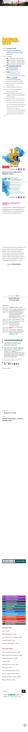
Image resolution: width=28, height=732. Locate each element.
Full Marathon (16, 350)
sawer (15, 696)
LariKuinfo (9, 3)
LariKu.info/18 (14, 295)
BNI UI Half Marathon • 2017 (9, 634)
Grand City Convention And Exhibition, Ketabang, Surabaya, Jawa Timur (14, 52)
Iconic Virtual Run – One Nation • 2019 (12, 637)
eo (9, 696)
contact (5, 694)
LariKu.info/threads (11, 601)
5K (17, 342)
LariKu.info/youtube (11, 619)
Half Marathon (16, 343)
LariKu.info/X (9, 609)
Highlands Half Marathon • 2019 (10, 643)
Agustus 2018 (8, 348)
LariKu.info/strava (11, 616)
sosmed (5, 696)
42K (14, 342)
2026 (18, 694)
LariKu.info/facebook (11, 604)
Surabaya (21, 355)
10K (5, 342)
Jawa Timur (14, 354)
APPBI (15, 348)
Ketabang (22, 354)
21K (12, 342)
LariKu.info (11, 694)
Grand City (7, 351)
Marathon (7, 345)
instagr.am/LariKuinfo (12, 596)
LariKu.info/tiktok (10, 623)
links (22, 694)
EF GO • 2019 (5, 631)
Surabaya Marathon (10, 356)
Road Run (14, 345)
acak (19, 696)
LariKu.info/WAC (10, 606)
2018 (8, 342)
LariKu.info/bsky (10, 611)
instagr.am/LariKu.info (12, 599)
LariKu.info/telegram (11, 614)
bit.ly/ (14, 77)
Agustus (20, 347)
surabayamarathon (13, 67)
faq (12, 696)
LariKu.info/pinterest (11, 621)
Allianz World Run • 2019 (8, 640)
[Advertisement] (14, 20)
